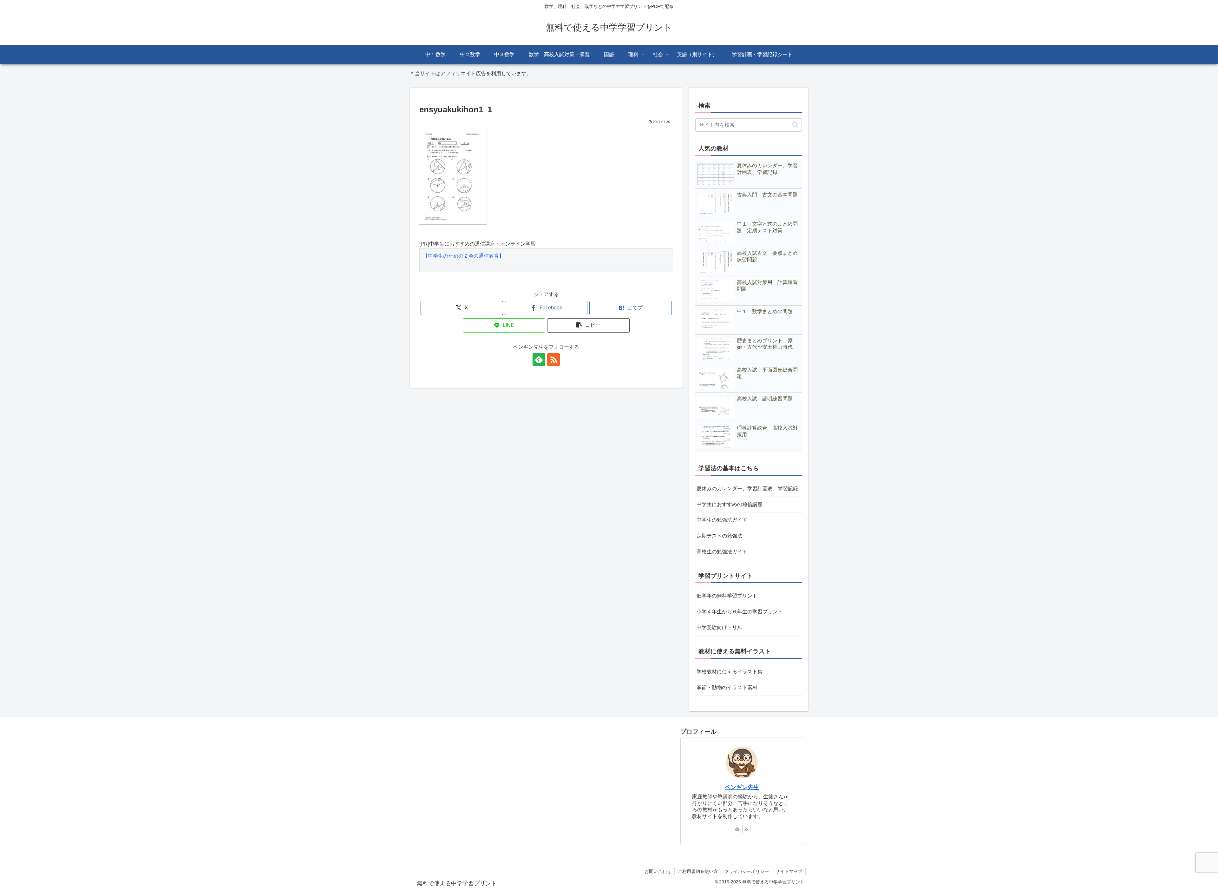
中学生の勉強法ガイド (722, 520)
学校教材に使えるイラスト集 (730, 671)
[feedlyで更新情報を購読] (539, 359)
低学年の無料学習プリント (727, 595)
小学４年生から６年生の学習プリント (740, 611)
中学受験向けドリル (719, 627)
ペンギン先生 (742, 787)
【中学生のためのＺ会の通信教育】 (463, 256)
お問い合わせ (658, 871)
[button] (588, 325)
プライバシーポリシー (746, 871)
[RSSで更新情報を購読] (553, 359)
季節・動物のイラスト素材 (727, 687)
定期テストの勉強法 (719, 535)
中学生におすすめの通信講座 (730, 504)
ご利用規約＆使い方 (698, 871)
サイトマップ (789, 871)
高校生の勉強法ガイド (722, 551)
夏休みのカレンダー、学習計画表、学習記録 (747, 488)
